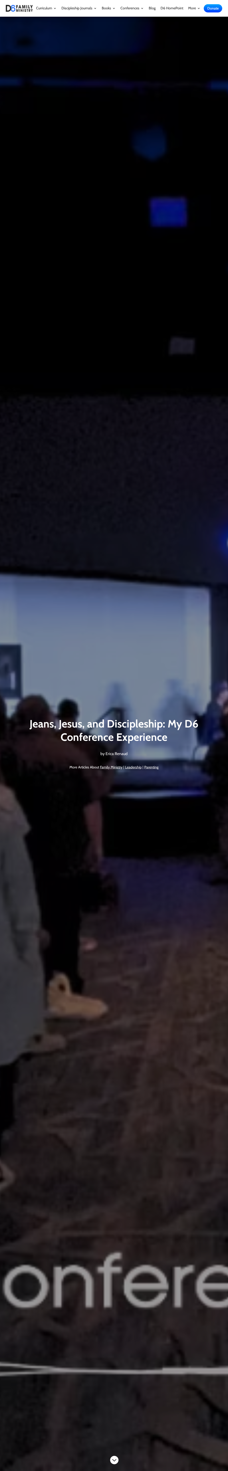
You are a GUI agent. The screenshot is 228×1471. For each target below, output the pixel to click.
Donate (213, 8)
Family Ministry (111, 767)
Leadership (133, 767)
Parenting (151, 767)
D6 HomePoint (172, 8)
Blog (152, 8)
